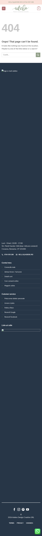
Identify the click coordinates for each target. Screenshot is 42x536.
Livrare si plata (9, 303)
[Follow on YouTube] (27, 509)
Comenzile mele (9, 267)
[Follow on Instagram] (18, 509)
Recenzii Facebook (10, 317)
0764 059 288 (29, 2)
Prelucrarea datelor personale (14, 298)
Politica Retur (9, 308)
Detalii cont (8, 276)
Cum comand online (11, 281)
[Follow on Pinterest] (23, 509)
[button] (3, 8)
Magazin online (9, 286)
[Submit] (38, 55)
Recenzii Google (9, 312)
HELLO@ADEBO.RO (15, 2)
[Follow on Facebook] (14, 509)
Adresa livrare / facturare (13, 272)
